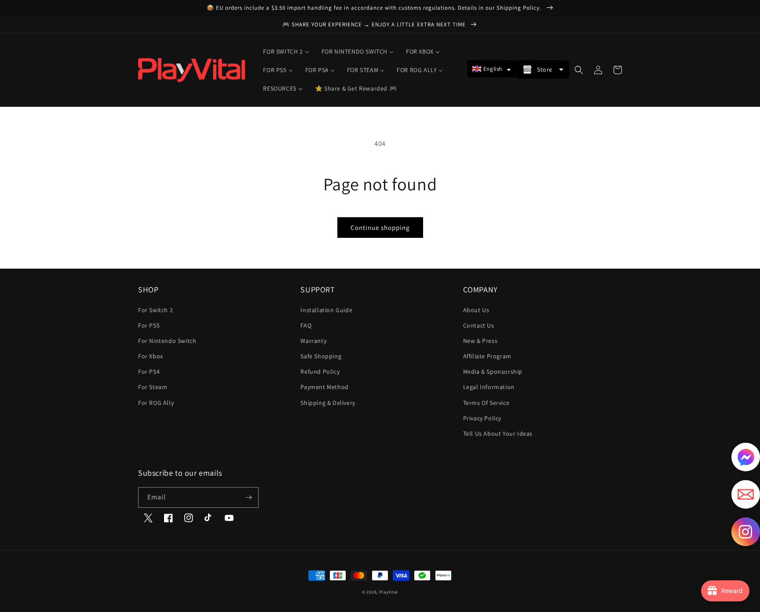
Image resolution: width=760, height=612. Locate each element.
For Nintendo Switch (167, 341)
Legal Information (489, 387)
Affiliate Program (487, 356)
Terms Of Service (486, 403)
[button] (491, 68)
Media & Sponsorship (492, 371)
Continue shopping (380, 227)
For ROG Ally (156, 403)
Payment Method (324, 387)
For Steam (152, 387)
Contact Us (478, 325)
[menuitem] (286, 51)
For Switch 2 (155, 310)
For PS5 (149, 325)
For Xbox (150, 356)
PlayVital (388, 592)
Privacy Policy (482, 418)
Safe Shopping (320, 356)
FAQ (305, 325)
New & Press (480, 341)
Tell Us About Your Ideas (498, 433)
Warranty (313, 341)
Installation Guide (326, 310)
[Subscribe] (248, 497)
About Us (476, 310)
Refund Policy (320, 371)
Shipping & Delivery (327, 403)
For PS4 (149, 371)
